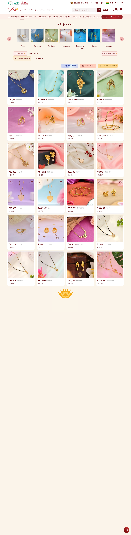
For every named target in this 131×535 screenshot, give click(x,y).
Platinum (42, 17)
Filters (20, 53)
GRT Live (96, 17)
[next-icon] (9, 39)
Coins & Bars (53, 17)
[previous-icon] (122, 39)
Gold (22, 16)
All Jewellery (13, 17)
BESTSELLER (89, 66)
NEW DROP (72, 66)
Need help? (119, 3)
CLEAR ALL (40, 58)
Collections (72, 17)
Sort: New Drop (109, 53)
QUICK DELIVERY (109, 66)
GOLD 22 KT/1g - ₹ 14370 (82, 3)
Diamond (28, 17)
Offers (81, 17)
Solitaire (88, 17)
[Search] (99, 10)
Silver (35, 17)
